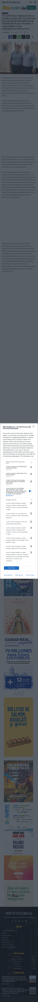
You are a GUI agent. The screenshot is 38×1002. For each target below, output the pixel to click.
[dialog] (19, 501)
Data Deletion (8, 575)
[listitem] (19, 462)
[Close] (34, 427)
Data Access (19, 575)
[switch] (30, 467)
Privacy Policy (30, 575)
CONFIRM (11, 568)
